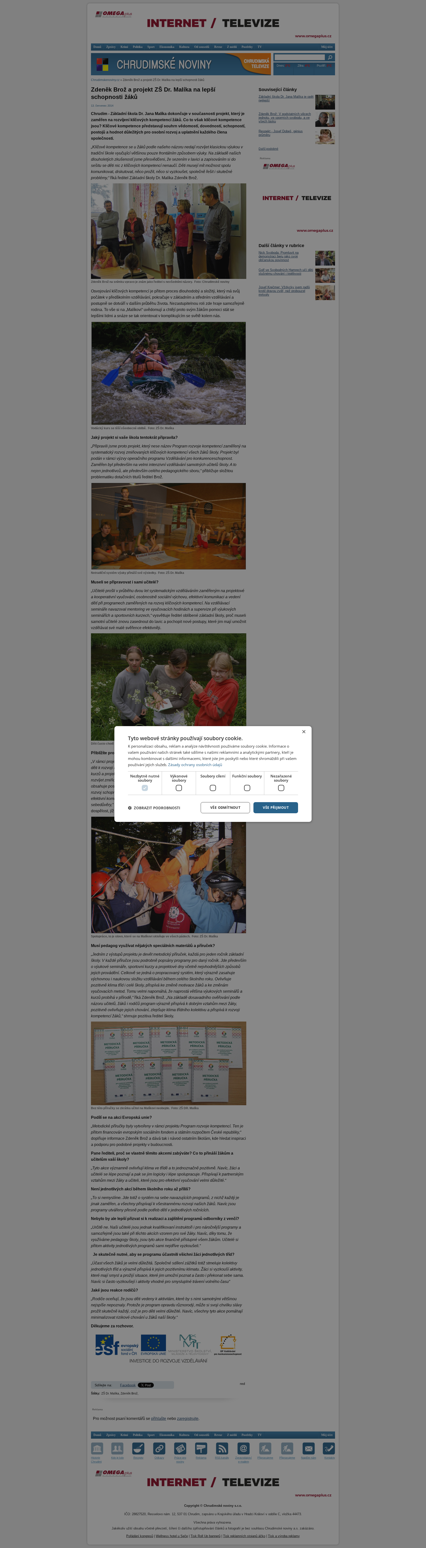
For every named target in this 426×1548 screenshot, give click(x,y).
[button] (154, 808)
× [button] (303, 732)
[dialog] (213, 774)
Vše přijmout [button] (276, 807)
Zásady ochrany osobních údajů (195, 764)
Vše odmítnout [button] (225, 807)
